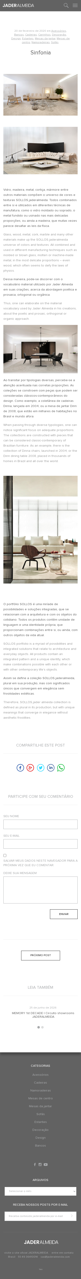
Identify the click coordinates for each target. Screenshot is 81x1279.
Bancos (19, 35)
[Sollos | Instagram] (40, 1165)
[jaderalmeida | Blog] (18, 5)
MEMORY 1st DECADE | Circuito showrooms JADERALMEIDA (40, 1015)
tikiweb (40, 1269)
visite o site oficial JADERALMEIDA (26, 1253)
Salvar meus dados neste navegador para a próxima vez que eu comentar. (40, 863)
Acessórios (58, 31)
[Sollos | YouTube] (46, 1165)
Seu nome (11, 816)
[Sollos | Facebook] (35, 1165)
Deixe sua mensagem (20, 873)
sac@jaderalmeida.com (55, 1257)
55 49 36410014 (28, 1257)
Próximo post (40, 955)
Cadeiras (31, 35)
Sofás (54, 42)
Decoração (59, 35)
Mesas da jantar (45, 38)
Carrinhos (44, 35)
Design (16, 38)
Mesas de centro (40, 1098)
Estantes (28, 38)
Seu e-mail (11, 835)
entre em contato (63, 1253)
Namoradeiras (41, 42)
